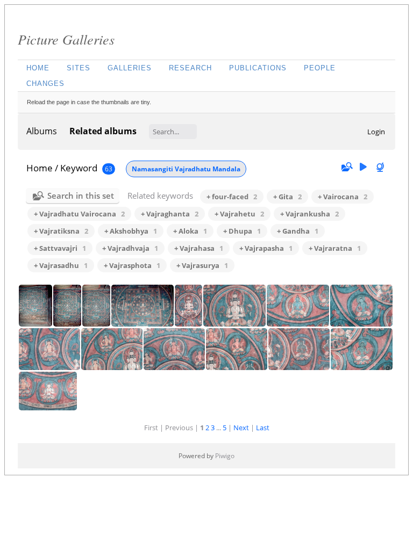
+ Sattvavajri (60, 248)
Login (376, 131)
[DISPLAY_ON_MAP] (381, 167)
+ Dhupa (242, 231)
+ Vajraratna (335, 248)
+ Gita (287, 196)
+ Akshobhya (130, 231)
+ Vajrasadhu (61, 265)
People (320, 68)
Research (190, 68)
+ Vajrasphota (132, 265)
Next (241, 427)
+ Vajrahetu (239, 214)
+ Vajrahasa (198, 248)
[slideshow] (363, 167)
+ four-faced (231, 196)
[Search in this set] (346, 167)
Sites (78, 68)
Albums (41, 131)
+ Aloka (190, 231)
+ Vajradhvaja (130, 248)
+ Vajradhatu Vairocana (79, 214)
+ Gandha (297, 231)
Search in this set (80, 195)
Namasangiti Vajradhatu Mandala (186, 168)
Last (262, 427)
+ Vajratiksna (61, 231)
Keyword (78, 168)
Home (37, 68)
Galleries (130, 68)
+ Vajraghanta (169, 214)
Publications (258, 68)
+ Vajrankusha (309, 214)
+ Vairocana (342, 196)
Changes (45, 83)
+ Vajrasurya (202, 265)
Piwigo (224, 455)
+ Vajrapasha (266, 248)
